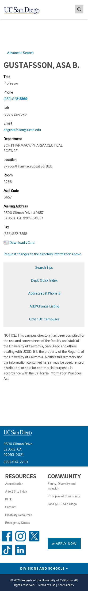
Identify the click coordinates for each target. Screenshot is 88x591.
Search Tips (44, 267)
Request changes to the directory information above (42, 254)
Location (10, 159)
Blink (8, 499)
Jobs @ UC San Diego (62, 504)
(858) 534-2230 (16, 461)
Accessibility (65, 585)
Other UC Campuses (44, 319)
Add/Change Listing (44, 306)
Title (7, 76)
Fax (6, 227)
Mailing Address (16, 206)
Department (13, 138)
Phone (8, 92)
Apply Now (66, 543)
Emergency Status (17, 523)
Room (8, 175)
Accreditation (14, 484)
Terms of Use (46, 585)
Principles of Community (64, 496)
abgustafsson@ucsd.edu (22, 129)
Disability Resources (18, 515)
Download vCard (21, 242)
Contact (10, 507)
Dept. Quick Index (44, 280)
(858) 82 (15, 98)
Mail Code (11, 190)
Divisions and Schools (44, 568)
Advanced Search (20, 52)
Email (8, 123)
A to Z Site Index (16, 491)
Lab (6, 107)
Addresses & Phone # (44, 293)
